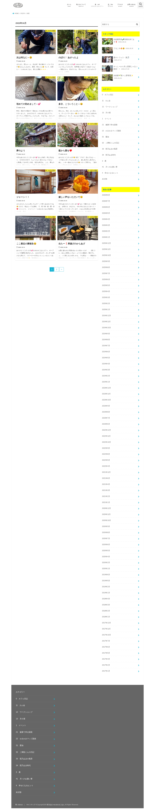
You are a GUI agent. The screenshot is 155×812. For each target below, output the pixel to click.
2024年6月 (106, 352)
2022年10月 (106, 442)
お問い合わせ (131, 5)
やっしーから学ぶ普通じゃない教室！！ (125, 68)
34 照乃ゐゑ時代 (109, 155)
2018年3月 (106, 605)
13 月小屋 (106, 113)
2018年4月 (106, 599)
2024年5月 (106, 358)
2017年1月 (106, 671)
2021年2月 (106, 496)
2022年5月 (106, 460)
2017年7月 (106, 641)
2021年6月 (106, 478)
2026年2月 (106, 231)
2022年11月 (106, 436)
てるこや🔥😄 (123, 48)
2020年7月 (106, 538)
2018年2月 (106, 611)
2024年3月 (106, 370)
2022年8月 (106, 454)
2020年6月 (106, 544)
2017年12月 (106, 623)
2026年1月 (106, 237)
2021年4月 (106, 484)
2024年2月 (106, 376)
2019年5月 (106, 581)
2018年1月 (106, 617)
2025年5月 (106, 285)
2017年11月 (106, 629)
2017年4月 (106, 659)
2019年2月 (106, 587)
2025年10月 (106, 255)
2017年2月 (106, 665)
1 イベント (106, 119)
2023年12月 (106, 388)
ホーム (69, 5)
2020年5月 (106, 550)
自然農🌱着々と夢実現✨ (123, 77)
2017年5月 (106, 653)
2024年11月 (106, 321)
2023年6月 (106, 424)
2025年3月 (106, 297)
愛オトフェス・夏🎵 (121, 59)
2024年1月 (106, 382)
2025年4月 (106, 291)
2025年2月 (106, 303)
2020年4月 (106, 557)
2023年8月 (106, 412)
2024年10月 (106, 328)
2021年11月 (106, 472)
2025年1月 (106, 309)
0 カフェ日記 (107, 95)
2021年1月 (106, 502)
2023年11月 (106, 394)
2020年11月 (106, 514)
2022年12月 (106, 430)
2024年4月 (106, 364)
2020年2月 (106, 562)
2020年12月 (106, 508)
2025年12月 (106, 243)
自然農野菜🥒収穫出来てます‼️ (124, 41)
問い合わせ (19, 805)
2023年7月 (106, 418)
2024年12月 (106, 315)
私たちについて (81, 5)
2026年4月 (106, 219)
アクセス (120, 5)
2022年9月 (106, 448)
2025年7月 (106, 273)
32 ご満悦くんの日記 (110, 143)
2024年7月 (106, 346)
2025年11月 (106, 249)
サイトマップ (30, 805)
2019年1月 (106, 593)
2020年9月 (106, 526)
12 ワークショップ (109, 107)
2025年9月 (106, 261)
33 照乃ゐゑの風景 (109, 149)
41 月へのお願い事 (109, 167)
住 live (110, 5)
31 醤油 (105, 137)
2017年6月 (106, 647)
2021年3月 (106, 490)
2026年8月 (106, 195)
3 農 (104, 161)
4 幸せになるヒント (110, 173)
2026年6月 (106, 207)
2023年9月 (106, 406)
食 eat (97, 5)
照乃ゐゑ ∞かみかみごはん (55, 805)
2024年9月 (106, 334)
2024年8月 (106, 339)
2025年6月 (106, 279)
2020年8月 (106, 532)
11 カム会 (106, 101)
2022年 (22, 13)
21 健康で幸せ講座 (109, 125)
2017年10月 (106, 635)
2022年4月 (106, 466)
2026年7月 (106, 201)
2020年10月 (106, 520)
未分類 (104, 179)
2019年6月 (106, 575)
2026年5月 (106, 213)
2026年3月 (106, 225)
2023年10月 (106, 400)
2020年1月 (106, 568)
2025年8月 (106, 267)
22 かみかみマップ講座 (111, 131)
